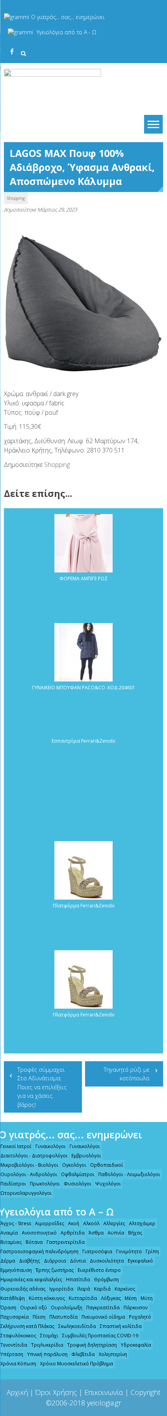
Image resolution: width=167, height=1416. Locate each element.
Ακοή (73, 1223)
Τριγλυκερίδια (47, 1345)
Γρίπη (152, 1251)
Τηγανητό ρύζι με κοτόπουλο (127, 1074)
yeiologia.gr (104, 1402)
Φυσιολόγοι (77, 1183)
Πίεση (39, 1317)
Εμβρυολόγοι (86, 1155)
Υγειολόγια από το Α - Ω (66, 32)
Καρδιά (102, 1289)
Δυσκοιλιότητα (107, 1260)
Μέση (131, 1298)
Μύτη (147, 1298)
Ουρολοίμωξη (66, 1307)
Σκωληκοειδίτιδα (77, 1326)
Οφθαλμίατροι (77, 1174)
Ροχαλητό (140, 1317)
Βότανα (34, 1242)
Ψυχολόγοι (108, 1183)
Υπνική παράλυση (47, 1354)
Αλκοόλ (91, 1223)
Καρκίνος (125, 1289)
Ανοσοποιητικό (39, 1232)
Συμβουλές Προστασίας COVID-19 (100, 1335)
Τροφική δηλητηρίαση (92, 1345)
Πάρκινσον (136, 1307)
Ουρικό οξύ (33, 1307)
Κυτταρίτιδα (83, 1298)
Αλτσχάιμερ (142, 1223)
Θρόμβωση (106, 1279)
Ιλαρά (83, 1289)
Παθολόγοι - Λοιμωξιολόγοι (129, 1174)
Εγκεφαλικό (140, 1260)
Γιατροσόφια (97, 1251)
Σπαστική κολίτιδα (121, 1326)
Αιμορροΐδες (49, 1223)
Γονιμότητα (129, 1251)
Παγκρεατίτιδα (103, 1307)
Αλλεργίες (114, 1223)
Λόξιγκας (111, 1298)
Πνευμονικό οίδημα (103, 1317)
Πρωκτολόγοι (45, 1183)
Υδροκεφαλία (136, 1345)
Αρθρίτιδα (73, 1232)
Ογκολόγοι (74, 1165)
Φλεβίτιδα (83, 1354)
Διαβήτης (29, 1260)
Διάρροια (55, 1260)
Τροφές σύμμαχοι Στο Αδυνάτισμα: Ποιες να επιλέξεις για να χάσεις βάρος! (42, 1087)
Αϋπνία (116, 1232)
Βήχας (135, 1232)
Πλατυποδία (63, 1317)
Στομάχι (49, 1335)
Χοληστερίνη (113, 1354)
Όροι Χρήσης (56, 1392)
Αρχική (17, 1392)
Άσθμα (96, 1232)
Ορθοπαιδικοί (106, 1165)
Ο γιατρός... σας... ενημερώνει (67, 17)
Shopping (16, 198)
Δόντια (78, 1260)
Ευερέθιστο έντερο (99, 1270)
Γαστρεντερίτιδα (66, 1242)
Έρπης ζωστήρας (55, 1270)
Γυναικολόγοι (50, 1146)
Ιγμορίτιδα (61, 1289)
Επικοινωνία (103, 1392)
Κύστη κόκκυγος (47, 1298)
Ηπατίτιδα (78, 1279)
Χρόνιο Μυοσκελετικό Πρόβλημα (76, 1363)
